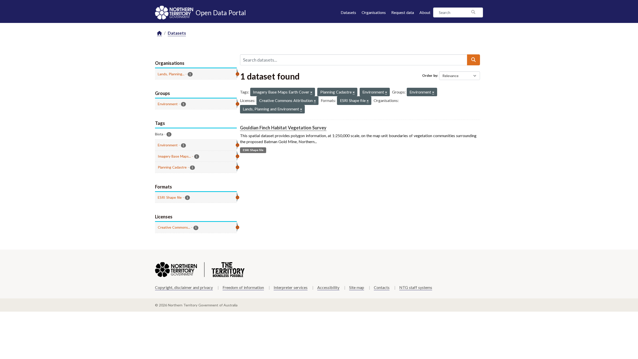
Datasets (348, 12)
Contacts (382, 287)
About (424, 12)
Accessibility (328, 287)
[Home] (159, 33)
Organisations (374, 12)
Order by (429, 75)
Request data (402, 12)
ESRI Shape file (253, 150)
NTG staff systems (415, 287)
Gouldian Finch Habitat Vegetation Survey (283, 127)
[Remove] (311, 92)
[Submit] (473, 59)
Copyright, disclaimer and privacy (184, 287)
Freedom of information (243, 287)
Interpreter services (291, 287)
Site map (356, 287)
